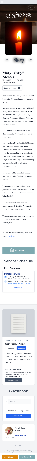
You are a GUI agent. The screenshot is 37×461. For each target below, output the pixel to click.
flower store (9, 236)
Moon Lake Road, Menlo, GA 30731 (20, 283)
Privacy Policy (13, 452)
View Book (10, 348)
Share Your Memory (13, 380)
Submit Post (18, 416)
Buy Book (21, 348)
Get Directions (18, 287)
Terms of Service (24, 452)
